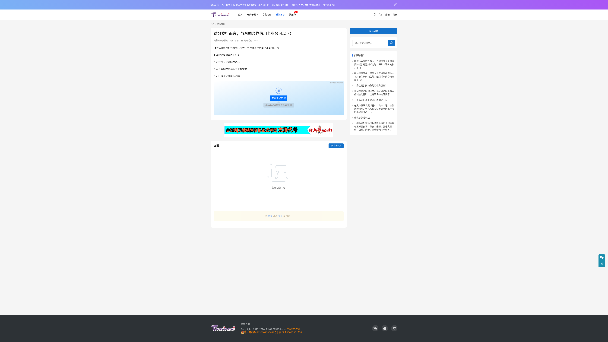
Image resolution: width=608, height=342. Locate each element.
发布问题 (373, 31)
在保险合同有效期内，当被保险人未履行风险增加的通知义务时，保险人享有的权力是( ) (374, 64)
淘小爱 (268, 329)
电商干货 (251, 14)
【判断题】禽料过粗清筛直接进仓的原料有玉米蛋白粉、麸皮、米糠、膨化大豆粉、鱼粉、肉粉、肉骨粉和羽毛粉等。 (374, 126)
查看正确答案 (279, 98)
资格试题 (248, 40)
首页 (240, 14)
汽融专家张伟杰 (221, 40)
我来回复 (337, 145)
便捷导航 (245, 324)
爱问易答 (280, 14)
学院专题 (267, 14)
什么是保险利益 (362, 117)
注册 (395, 14)
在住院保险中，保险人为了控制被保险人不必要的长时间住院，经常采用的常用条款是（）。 (374, 76)
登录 (387, 14)
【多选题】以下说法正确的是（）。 (371, 99)
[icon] (375, 328)
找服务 (292, 14)
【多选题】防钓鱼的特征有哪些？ (370, 85)
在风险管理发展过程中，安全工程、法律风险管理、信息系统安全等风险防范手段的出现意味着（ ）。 (374, 108)
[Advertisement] (279, 245)
